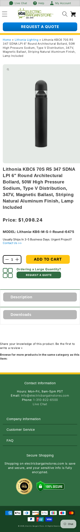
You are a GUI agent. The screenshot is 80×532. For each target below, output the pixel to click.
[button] (5, 13)
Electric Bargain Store (34, 526)
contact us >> (12, 243)
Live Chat (40, 404)
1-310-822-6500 (45, 400)
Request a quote (40, 26)
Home (7, 39)
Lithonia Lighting (27, 39)
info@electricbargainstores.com (45, 395)
